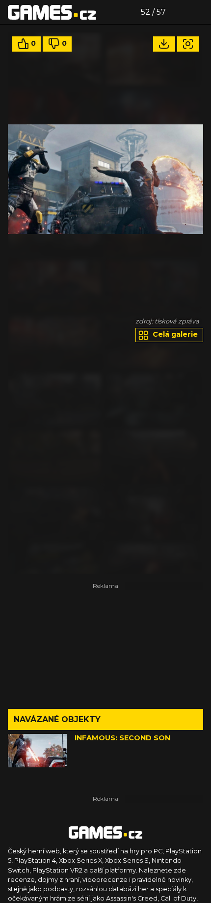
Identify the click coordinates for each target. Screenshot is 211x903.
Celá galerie (174, 334)
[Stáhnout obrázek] (164, 44)
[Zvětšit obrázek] (188, 44)
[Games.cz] (52, 12)
